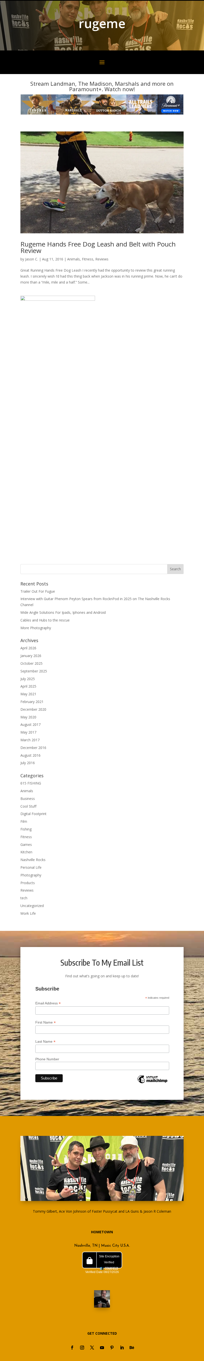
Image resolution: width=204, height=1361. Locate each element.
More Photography (35, 627)
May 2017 (28, 732)
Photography (30, 875)
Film (23, 821)
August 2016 (30, 755)
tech (23, 898)
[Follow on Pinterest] (112, 1348)
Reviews (101, 259)
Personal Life (31, 867)
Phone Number (47, 1059)
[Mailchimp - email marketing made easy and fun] (152, 1083)
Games (26, 844)
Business (27, 798)
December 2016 (33, 747)
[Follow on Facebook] (72, 1348)
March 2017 (30, 740)
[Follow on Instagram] (82, 1348)
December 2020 (33, 709)
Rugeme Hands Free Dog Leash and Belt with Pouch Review (98, 247)
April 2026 (28, 648)
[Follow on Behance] (132, 1348)
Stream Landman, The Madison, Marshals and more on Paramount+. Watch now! (102, 86)
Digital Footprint (33, 813)
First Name (45, 1022)
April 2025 (28, 686)
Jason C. (31, 259)
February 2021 (32, 701)
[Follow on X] (92, 1348)
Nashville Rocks (33, 859)
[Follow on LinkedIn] (122, 1348)
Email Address (48, 1003)
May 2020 (28, 717)
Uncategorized (32, 905)
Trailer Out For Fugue (37, 591)
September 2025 (33, 671)
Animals (73, 259)
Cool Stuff (28, 806)
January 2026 (30, 655)
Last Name (45, 1041)
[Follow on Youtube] (102, 1348)
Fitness (87, 259)
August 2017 (30, 724)
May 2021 (28, 694)
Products (27, 882)
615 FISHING (30, 783)
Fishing (26, 829)
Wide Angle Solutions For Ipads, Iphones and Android (63, 612)
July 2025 (27, 678)
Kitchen (26, 852)
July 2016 (27, 762)
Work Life (28, 913)
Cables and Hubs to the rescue (45, 620)
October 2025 (31, 663)
